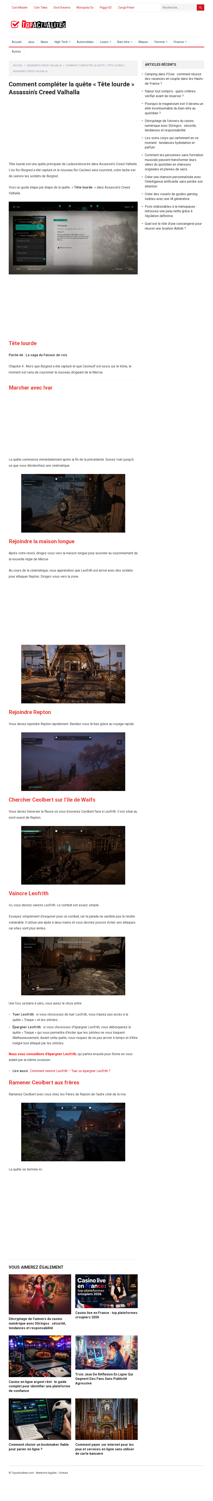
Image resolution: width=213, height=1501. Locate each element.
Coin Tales (40, 7)
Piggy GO (106, 7)
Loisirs (104, 42)
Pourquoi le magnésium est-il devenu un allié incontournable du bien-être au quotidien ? (174, 108)
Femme (160, 42)
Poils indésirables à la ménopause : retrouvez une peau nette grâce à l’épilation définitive (171, 211)
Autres (16, 51)
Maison (143, 42)
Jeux (31, 42)
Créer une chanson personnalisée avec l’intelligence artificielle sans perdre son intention (174, 181)
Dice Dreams (62, 7)
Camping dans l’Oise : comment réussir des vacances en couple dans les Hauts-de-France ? (174, 78)
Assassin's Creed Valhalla (44, 65)
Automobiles (85, 42)
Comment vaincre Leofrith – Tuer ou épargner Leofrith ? (70, 1071)
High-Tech (61, 42)
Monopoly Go (85, 7)
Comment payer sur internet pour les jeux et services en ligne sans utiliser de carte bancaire (104, 1449)
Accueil (16, 42)
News (44, 42)
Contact (63, 1472)
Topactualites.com (23, 1472)
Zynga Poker (126, 7)
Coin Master (20, 7)
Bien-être (123, 42)
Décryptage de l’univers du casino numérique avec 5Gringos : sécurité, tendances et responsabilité (37, 1323)
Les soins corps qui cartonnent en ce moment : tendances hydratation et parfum (171, 142)
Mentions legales (46, 1472)
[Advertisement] (73, 130)
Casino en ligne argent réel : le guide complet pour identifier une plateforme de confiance (39, 1386)
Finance (179, 42)
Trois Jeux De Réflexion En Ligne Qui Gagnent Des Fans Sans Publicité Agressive (104, 1378)
